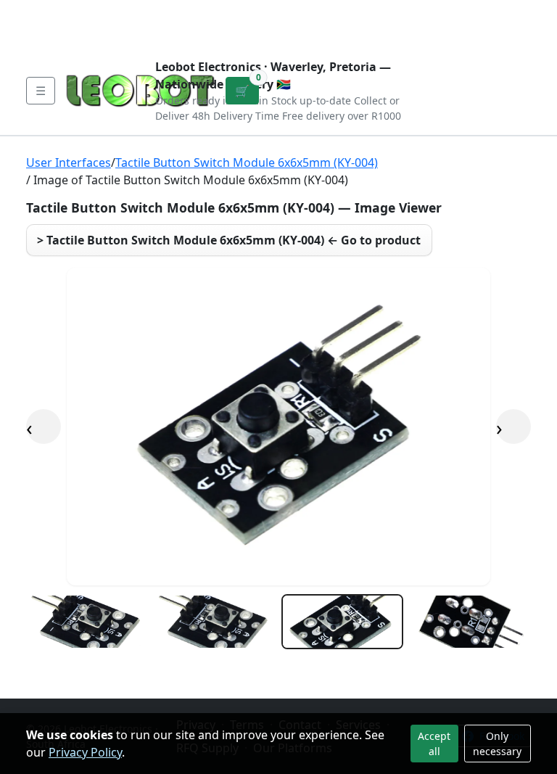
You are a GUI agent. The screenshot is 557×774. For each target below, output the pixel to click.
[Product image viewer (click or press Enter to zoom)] (278, 426)
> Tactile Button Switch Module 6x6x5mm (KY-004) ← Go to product (229, 240)
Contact (185, 12)
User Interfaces (68, 162)
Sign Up (508, 23)
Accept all (434, 743)
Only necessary (497, 743)
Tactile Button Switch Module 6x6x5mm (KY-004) (246, 162)
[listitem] (87, 621)
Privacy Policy (85, 752)
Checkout (397, 23)
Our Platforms (264, 12)
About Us (120, 12)
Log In (457, 23)
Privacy (341, 12)
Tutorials (53, 12)
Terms (58, 35)
